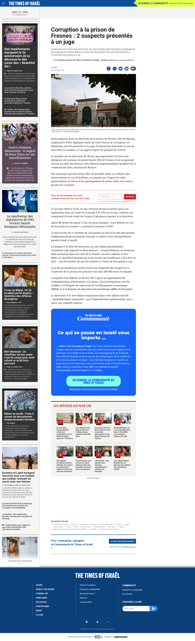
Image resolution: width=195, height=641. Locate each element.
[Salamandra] (120, 637)
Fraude (68, 527)
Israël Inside (41, 598)
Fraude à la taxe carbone (109, 529)
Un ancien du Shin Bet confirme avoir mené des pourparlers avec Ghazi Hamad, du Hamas (103, 433)
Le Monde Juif (42, 594)
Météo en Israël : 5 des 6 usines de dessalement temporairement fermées (19, 416)
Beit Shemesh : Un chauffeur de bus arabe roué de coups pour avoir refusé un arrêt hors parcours (19, 357)
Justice (127, 524)
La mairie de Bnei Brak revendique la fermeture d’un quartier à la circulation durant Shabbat (17, 505)
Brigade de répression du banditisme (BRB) (69, 529)
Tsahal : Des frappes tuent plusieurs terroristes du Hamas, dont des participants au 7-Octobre (19, 111)
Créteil (118, 524)
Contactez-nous (86, 602)
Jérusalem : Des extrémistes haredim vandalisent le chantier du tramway (102, 466)
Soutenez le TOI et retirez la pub (181, 3)
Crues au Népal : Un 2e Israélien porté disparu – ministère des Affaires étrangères (19, 295)
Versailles (93, 529)
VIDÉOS (39, 611)
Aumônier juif (85, 527)
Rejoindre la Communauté (153, 3)
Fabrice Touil (58, 527)
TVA (75, 527)
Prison (74, 524)
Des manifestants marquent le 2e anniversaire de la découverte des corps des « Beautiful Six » (19, 57)
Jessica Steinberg (21, 163)
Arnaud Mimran (99, 527)
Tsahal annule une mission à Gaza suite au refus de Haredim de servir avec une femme (84, 465)
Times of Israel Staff (14, 71)
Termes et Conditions (88, 585)
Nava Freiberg (12, 302)
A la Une (39, 615)
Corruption (83, 524)
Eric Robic (112, 527)
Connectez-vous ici (128, 546)
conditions (125, 201)
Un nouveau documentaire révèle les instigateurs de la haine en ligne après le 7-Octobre (65, 433)
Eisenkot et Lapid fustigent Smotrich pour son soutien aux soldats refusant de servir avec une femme (18, 477)
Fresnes (93, 524)
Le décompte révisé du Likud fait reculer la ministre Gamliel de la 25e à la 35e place (19, 255)
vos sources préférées (124, 60)
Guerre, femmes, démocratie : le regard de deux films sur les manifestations (20, 152)
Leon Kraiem (9, 485)
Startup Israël (42, 606)
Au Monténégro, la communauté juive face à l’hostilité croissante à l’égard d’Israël (122, 432)
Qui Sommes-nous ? (87, 594)
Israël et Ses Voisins (60, 524)
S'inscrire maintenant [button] (122, 541)
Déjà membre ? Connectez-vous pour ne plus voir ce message (94, 389)
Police (121, 527)
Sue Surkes (11, 423)
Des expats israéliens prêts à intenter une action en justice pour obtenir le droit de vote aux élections (65, 466)
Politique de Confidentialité (90, 589)
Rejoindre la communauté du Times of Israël (93, 381)
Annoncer (83, 598)
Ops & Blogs (41, 602)
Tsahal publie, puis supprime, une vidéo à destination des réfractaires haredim (16, 527)
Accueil (39, 585)
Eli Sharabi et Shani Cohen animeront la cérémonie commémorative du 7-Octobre (17, 101)
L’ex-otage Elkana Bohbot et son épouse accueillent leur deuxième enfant (122, 465)
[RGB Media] (99, 636)
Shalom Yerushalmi (21, 232)
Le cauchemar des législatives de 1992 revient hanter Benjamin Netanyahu (19, 221)
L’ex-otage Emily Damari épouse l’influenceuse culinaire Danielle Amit (83, 432)
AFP (55, 68)
